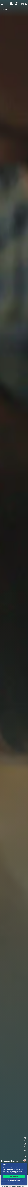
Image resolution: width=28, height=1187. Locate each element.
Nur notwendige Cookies (14, 1180)
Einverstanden (14, 1176)
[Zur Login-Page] (26, 4)
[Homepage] (14, 3)
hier (17, 1173)
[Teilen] (25, 1156)
